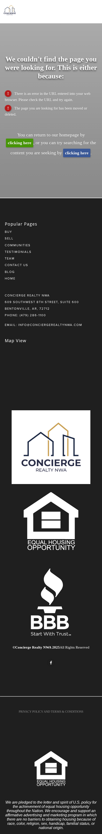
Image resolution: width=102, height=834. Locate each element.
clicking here (19, 142)
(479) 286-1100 (33, 315)
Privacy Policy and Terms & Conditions (51, 711)
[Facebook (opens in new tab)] (51, 662)
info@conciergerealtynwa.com (50, 325)
